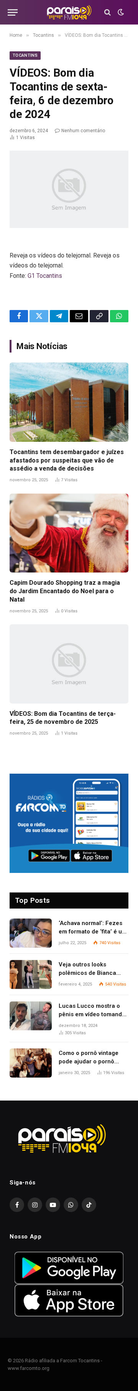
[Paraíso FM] (69, 12)
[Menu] (13, 12)
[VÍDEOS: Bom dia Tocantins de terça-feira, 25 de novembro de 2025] (69, 664)
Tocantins (25, 55)
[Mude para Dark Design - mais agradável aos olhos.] (120, 12)
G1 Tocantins (45, 275)
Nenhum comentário (83, 130)
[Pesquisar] (107, 12)
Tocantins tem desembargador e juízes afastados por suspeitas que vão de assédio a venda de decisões (67, 460)
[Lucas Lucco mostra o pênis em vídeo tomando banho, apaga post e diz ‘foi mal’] (31, 1015)
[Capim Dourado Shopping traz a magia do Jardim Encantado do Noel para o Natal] (69, 533)
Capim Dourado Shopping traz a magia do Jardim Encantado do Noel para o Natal (65, 591)
